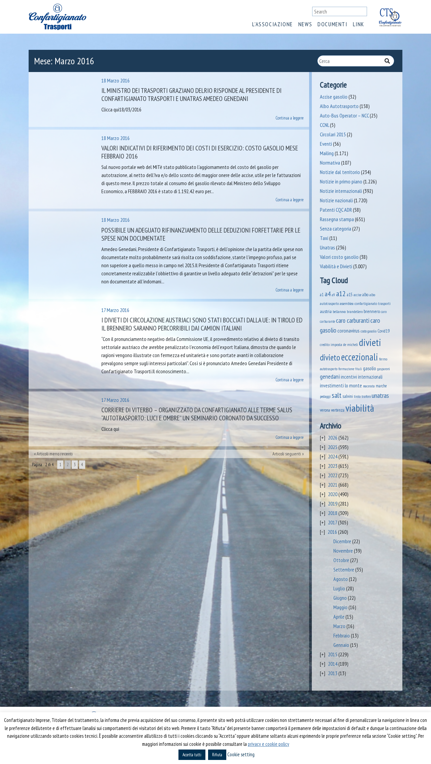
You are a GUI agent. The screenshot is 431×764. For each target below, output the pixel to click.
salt (336, 395)
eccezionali (359, 357)
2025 (332, 447)
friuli (358, 369)
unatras (380, 395)
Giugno (340, 597)
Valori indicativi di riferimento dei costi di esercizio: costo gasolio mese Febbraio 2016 (199, 152)
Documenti (332, 24)
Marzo (339, 626)
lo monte (353, 385)
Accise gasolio (333, 96)
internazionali (370, 377)
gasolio (369, 368)
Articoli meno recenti (55, 454)
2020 (332, 494)
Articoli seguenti (286, 454)
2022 (332, 475)
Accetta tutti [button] (192, 755)
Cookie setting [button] (241, 754)
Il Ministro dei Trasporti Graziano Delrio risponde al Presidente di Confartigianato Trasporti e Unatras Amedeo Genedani (191, 94)
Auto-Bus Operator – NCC (344, 115)
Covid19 (383, 331)
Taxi (324, 238)
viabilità (359, 408)
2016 (332, 531)
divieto (330, 357)
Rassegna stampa (337, 219)
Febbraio (341, 635)
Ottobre (341, 560)
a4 (328, 293)
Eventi (326, 143)
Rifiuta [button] (217, 755)
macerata (369, 386)
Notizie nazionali (336, 200)
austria (326, 311)
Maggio (340, 607)
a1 (322, 294)
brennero (372, 311)
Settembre (343, 569)
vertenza (337, 410)
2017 (332, 522)
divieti (370, 342)
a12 (341, 293)
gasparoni (383, 369)
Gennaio (341, 644)
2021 (332, 484)
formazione (346, 368)
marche (381, 385)
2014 (332, 663)
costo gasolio (368, 331)
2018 (332, 513)
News (305, 24)
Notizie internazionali (341, 190)
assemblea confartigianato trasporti (365, 303)
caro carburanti (352, 320)
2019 (332, 503)
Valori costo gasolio (339, 256)
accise (357, 294)
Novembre (343, 550)
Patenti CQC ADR (336, 209)
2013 (332, 673)
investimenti (332, 385)
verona (325, 410)
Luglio (339, 588)
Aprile (338, 616)
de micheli (350, 344)
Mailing (327, 153)
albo (365, 294)
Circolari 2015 (333, 134)
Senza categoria (335, 228)
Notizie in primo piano (341, 181)
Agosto (340, 579)
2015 (332, 654)
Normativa (330, 162)
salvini (347, 396)
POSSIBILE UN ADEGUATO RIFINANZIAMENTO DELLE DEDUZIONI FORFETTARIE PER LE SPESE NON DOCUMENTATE (200, 234)
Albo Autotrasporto (339, 106)
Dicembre (342, 541)
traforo (366, 396)
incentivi (349, 377)
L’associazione (272, 24)
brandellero (355, 311)
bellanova (339, 311)
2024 (332, 456)
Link (358, 24)
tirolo (357, 396)
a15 (350, 295)
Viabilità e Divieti (336, 266)
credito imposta (331, 344)
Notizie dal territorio (340, 172)
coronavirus (348, 330)
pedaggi (325, 396)
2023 (332, 465)
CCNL (324, 124)
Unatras (327, 247)
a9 (333, 294)
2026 (332, 437)
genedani (330, 376)
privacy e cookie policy (268, 744)
